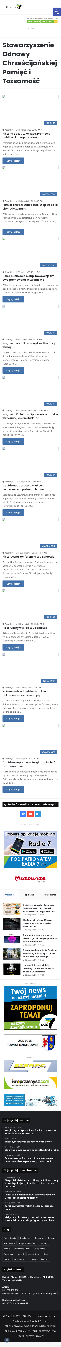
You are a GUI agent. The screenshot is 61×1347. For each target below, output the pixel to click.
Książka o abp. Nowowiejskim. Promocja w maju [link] (29, 345)
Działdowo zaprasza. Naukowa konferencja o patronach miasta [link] (25, 487)
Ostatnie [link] (9, 894)
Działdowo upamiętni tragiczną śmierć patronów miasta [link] (29, 764)
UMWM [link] (33, 1259)
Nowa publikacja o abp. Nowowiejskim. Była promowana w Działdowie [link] (29, 278)
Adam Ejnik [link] (10, 130)
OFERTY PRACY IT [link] (34, 1336)
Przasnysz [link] (8, 1254)
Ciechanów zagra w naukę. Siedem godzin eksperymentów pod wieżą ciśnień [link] (40, 938)
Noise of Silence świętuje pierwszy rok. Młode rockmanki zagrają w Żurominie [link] (39, 968)
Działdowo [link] (39, 1238)
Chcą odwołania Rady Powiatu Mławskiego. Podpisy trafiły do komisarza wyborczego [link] (40, 953)
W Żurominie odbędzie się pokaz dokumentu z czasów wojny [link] (24, 693)
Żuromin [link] (44, 1259)
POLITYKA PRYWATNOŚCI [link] (43, 1331)
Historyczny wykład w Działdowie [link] (25, 628)
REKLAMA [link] (10, 1331)
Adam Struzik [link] (10, 1238)
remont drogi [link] (33, 1254)
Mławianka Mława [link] (22, 1248)
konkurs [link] (51, 1238)
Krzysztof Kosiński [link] (27, 1243)
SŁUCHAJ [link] (51, 1326)
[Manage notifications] (6, 1340)
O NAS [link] (42, 1326)
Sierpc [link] (7, 1259)
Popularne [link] (29, 894)
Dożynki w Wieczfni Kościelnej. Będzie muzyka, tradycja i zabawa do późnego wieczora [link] (39, 908)
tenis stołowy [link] (20, 1259)
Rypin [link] (45, 1254)
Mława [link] (7, 1248)
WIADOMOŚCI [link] (31, 1326)
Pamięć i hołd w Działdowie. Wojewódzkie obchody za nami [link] (30, 206)
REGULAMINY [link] (23, 1331)
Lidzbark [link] (44, 1243)
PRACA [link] (21, 1336)
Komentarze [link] (50, 894)
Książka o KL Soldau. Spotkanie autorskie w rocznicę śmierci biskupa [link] (30, 416)
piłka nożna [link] (40, 1248)
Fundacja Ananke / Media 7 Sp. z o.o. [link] (31, 1321)
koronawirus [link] (9, 1243)
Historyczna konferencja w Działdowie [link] (28, 557)
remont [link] (21, 1254)
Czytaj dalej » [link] (13, 160)
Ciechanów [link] (25, 1238)
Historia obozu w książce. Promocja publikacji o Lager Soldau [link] (26, 135)
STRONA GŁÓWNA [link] (14, 1326)
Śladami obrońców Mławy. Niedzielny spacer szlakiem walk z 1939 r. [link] (37, 923)
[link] (57, 12)
